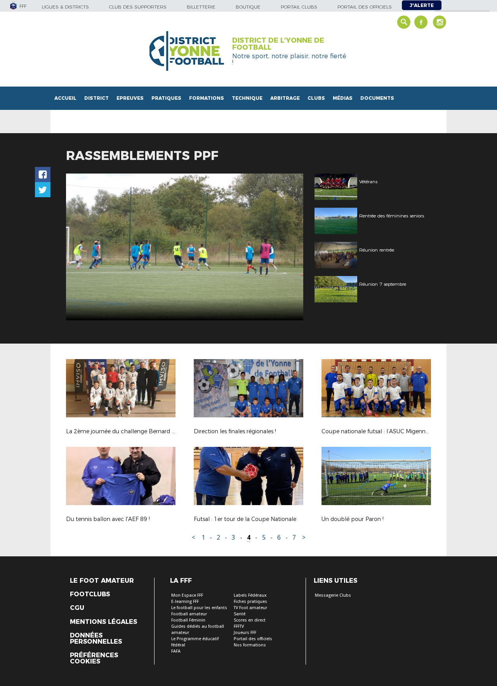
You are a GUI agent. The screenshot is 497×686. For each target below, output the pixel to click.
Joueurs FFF (245, 632)
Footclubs (90, 594)
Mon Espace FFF (187, 595)
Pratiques (166, 98)
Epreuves (130, 98)
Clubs (316, 98)
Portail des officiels (364, 7)
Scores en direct (250, 620)
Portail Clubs (299, 7)
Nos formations (250, 645)
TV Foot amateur (250, 607)
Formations (206, 98)
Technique (247, 98)
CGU (77, 608)
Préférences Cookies (94, 658)
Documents (377, 98)
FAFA (176, 651)
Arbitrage (285, 98)
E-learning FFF (185, 601)
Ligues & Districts (65, 7)
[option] (184, 247)
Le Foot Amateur (102, 581)
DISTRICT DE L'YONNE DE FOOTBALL (278, 44)
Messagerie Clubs (333, 595)
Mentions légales (103, 622)
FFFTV (239, 626)
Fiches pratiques (250, 601)
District (96, 98)
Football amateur (189, 614)
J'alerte (422, 5)
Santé (239, 614)
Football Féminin (188, 620)
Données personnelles (96, 638)
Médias (343, 98)
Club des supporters (138, 7)
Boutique (248, 7)
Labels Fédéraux (250, 595)
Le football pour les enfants (199, 607)
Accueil (65, 98)
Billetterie (201, 7)
